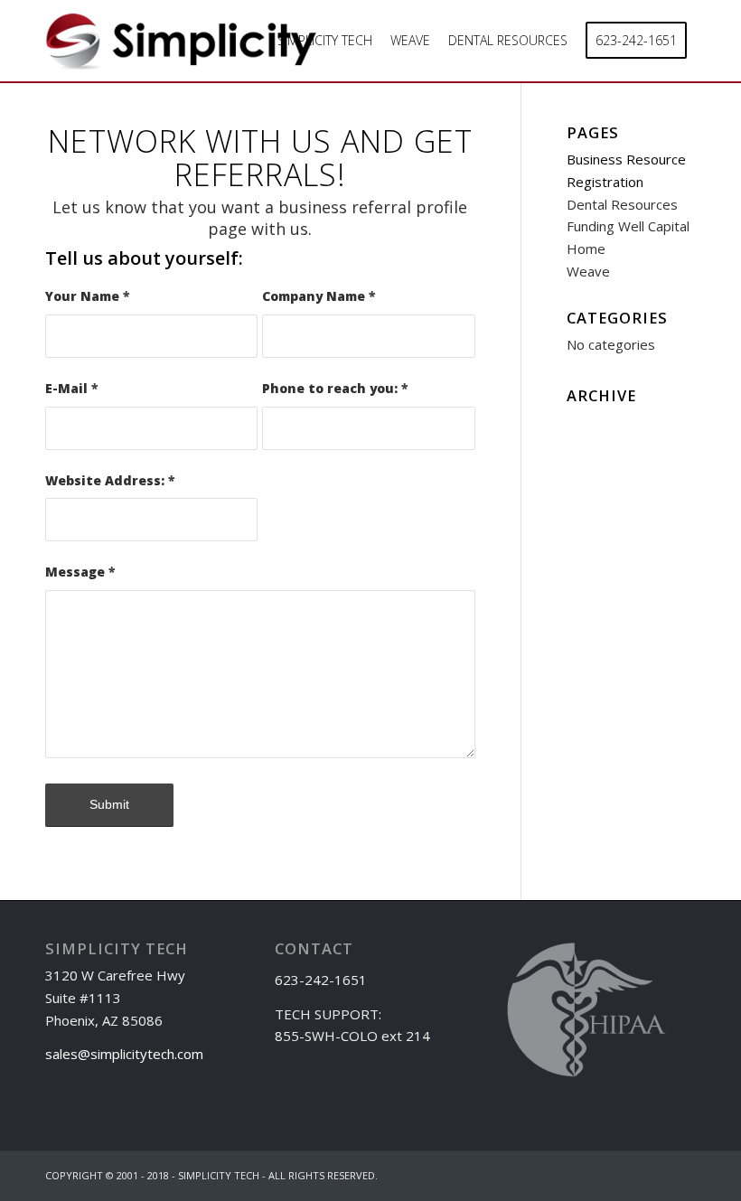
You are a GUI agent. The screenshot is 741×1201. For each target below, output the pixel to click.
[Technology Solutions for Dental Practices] (180, 47)
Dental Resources (622, 204)
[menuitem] (324, 40)
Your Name (87, 296)
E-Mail (71, 388)
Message (80, 571)
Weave (588, 271)
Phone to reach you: (335, 388)
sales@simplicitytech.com (124, 1054)
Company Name (318, 296)
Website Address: (109, 480)
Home (586, 248)
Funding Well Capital (628, 226)
